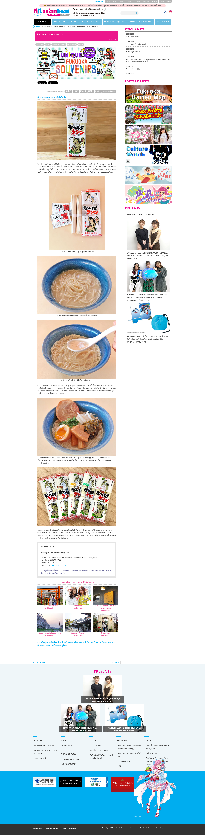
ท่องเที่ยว (81, 44)
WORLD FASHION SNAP (44, 745)
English (138, 1)
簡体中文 (122, 1)
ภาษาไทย (146, 1)
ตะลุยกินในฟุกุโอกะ (91, 21)
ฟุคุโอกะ (47, 44)
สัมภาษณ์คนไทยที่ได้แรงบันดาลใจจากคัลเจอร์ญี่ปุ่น (129, 747)
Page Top (117, 662)
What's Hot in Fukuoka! (66, 21)
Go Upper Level (40, 662)
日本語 (108, 1)
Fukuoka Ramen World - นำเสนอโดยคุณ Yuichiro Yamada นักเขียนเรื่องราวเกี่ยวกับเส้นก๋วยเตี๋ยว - (148, 60)
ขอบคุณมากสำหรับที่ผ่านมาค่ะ (136, 44)
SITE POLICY (37, 828)
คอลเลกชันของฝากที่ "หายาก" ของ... (63, 26)
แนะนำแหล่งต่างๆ (69, 764)
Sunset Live (67, 745)
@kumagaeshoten (58, 565)
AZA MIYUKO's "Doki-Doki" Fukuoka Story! (101, 756)
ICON (120, 766)
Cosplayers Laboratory (99, 750)
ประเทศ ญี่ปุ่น (40, 44)
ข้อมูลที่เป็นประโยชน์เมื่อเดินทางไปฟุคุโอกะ (157, 747)
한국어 (115, 1)
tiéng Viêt (154, 1)
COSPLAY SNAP (96, 745)
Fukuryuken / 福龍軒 (133, 69)
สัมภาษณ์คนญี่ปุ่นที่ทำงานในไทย (129, 755)
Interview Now (124, 761)
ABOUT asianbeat (69, 828)
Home (38, 26)
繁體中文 (130, 1)
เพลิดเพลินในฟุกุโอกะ (115, 21)
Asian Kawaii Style (41, 758)
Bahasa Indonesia (165, 1)
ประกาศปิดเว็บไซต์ (132, 36)
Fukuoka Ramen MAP (71, 759)
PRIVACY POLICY (52, 828)
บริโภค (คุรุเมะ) (71, 44)
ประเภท (42, 21)
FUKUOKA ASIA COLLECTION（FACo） (45, 752)
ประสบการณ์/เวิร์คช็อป (59, 44)
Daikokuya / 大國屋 (133, 52)
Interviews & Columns (141, 21)
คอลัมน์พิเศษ (162, 21)
